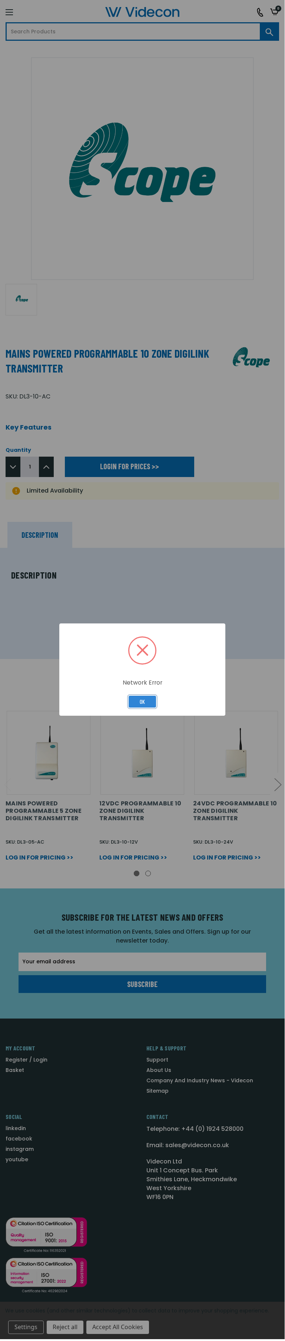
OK (142, 701)
